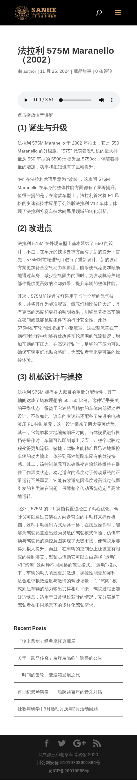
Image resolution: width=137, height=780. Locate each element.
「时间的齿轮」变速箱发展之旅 (49, 674)
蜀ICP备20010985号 (68, 770)
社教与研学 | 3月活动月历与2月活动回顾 (58, 708)
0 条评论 (103, 71)
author (29, 71)
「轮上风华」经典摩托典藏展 (47, 641)
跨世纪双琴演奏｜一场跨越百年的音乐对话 (60, 692)
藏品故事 (82, 71)
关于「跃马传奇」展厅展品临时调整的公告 (60, 658)
